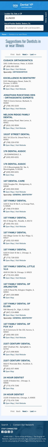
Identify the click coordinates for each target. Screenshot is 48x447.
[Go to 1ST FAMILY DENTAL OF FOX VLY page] (21, 331)
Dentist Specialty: (39, 40)
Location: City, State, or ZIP (13, 13)
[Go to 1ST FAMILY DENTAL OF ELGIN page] (21, 311)
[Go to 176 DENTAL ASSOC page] (21, 154)
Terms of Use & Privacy (23, 436)
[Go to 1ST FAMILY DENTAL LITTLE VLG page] (21, 272)
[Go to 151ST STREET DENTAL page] (21, 139)
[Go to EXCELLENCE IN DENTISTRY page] (21, 83)
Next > (25, 54)
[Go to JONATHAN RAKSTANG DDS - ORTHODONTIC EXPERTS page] (21, 102)
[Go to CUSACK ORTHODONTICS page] (21, 66)
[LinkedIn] (9, 432)
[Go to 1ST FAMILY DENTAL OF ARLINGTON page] (21, 291)
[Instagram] (12, 432)
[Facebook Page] (2, 432)
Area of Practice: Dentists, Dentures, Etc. (17, 23)
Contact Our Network (23, 424)
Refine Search (46, 17)
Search (4, 424)
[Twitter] (6, 432)
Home (23, 5)
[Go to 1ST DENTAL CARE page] (21, 188)
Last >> (33, 54)
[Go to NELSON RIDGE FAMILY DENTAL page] (21, 121)
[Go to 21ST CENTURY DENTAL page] (21, 349)
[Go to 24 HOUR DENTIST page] (21, 383)
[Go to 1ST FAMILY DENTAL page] (21, 206)
